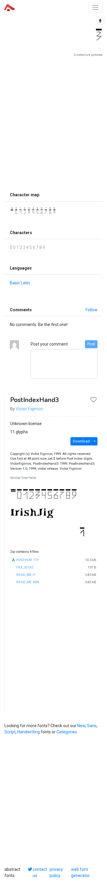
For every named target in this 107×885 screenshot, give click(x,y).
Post (91, 344)
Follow (91, 309)
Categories (66, 732)
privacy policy (56, 872)
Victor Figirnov (29, 408)
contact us (40, 872)
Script (9, 732)
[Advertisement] (53, 123)
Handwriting (28, 732)
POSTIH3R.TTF (27, 560)
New (81, 725)
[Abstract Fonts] (9, 7)
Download (81, 441)
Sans (92, 725)
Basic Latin (20, 283)
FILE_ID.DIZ (25, 567)
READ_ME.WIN (27, 582)
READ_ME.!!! (25, 575)
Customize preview (88, 55)
